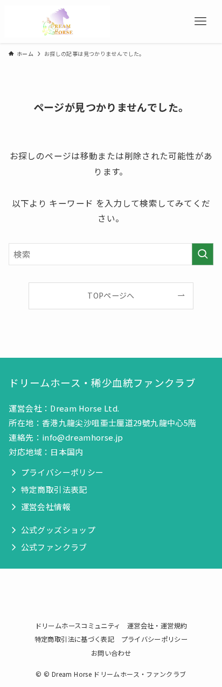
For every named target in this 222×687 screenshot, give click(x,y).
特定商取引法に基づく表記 (74, 639)
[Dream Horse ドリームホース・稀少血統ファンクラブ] (57, 21)
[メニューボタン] (200, 21)
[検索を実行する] (202, 254)
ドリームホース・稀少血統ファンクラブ (102, 382)
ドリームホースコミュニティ (78, 626)
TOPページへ (111, 295)
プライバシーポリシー (154, 639)
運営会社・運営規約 (157, 626)
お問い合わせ (111, 653)
